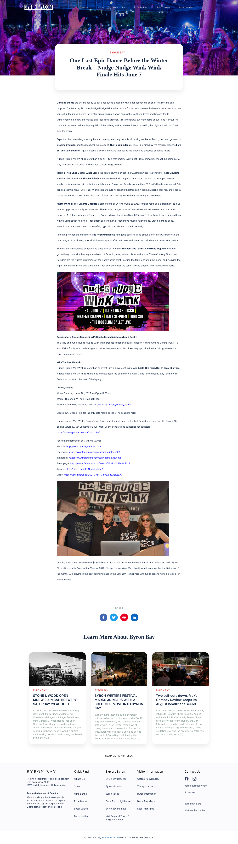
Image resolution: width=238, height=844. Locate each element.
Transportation (145, 786)
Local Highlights (145, 808)
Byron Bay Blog (193, 803)
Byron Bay (117, 52)
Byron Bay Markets (116, 808)
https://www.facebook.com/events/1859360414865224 (100, 463)
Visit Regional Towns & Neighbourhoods (117, 818)
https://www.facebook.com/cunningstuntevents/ (94, 452)
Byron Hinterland (114, 786)
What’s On (84, 7)
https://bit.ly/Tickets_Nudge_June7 (112, 404)
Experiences (140, 7)
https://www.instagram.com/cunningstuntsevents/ (95, 457)
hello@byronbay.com (196, 785)
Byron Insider (186, 7)
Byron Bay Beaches (116, 778)
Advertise (190, 792)
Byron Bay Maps (146, 801)
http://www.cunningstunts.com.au (84, 446)
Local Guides (81, 808)
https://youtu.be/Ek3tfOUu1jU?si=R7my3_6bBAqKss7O (93, 474)
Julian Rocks (112, 793)
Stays (101, 7)
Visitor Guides (163, 7)
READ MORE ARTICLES (119, 755)
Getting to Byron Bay (148, 778)
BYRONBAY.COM (111, 837)
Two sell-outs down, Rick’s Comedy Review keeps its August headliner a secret (177, 700)
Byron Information (146, 793)
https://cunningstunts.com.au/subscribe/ (78, 432)
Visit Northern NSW (195, 810)
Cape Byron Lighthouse (118, 801)
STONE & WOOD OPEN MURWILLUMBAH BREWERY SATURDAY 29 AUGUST (55, 700)
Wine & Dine (119, 7)
